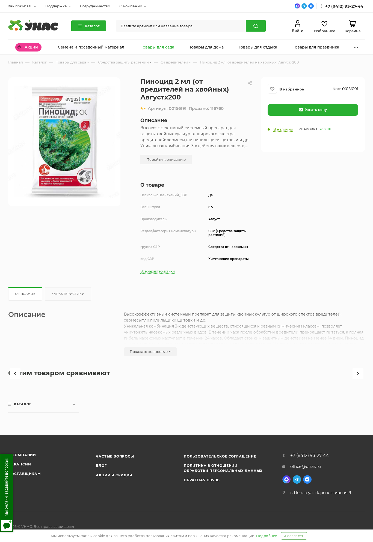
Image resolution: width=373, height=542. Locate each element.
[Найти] (256, 26)
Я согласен (294, 536)
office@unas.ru (305, 466)
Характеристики (68, 294)
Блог (101, 466)
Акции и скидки (114, 475)
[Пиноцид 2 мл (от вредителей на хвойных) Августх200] (64, 141)
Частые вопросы (115, 456)
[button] (15, 373)
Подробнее (266, 536)
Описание (25, 294)
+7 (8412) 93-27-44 (309, 455)
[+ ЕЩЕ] (356, 47)
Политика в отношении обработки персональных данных (223, 468)
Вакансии (19, 464)
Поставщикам (24, 474)
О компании (22, 455)
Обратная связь (202, 480)
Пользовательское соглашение (220, 456)
